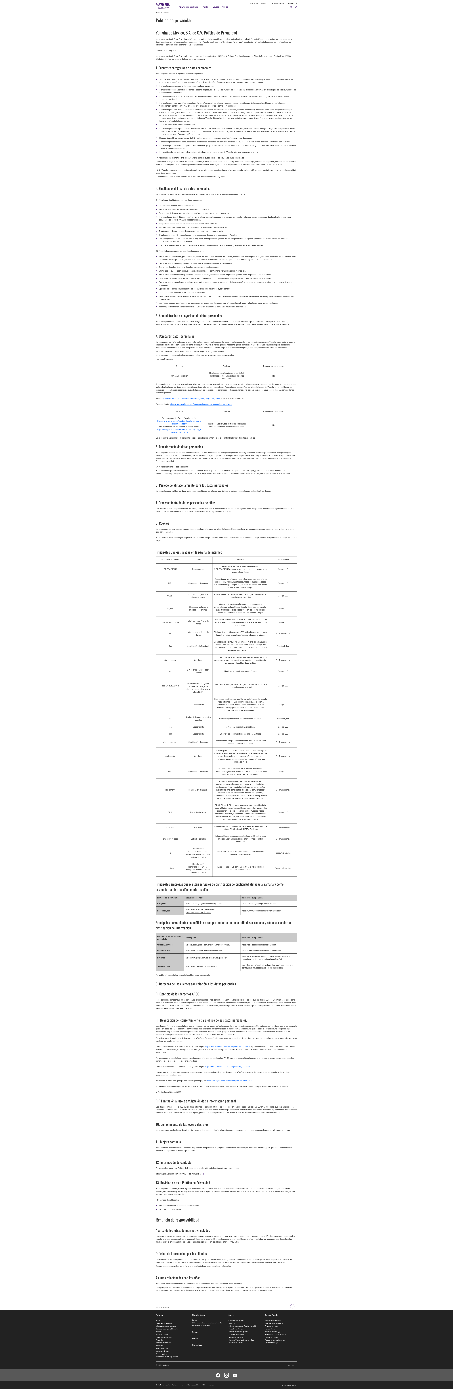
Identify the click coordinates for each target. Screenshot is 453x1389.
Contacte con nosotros (236, 1320)
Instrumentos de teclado (164, 1323)
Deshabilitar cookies (255, 965)
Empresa (291, 3)
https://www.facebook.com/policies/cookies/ (204, 950)
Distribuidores (253, 3)
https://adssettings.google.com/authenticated (260, 903)
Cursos (194, 1320)
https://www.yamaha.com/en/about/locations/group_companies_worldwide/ (201, 404)
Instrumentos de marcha (164, 1343)
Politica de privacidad (192, 1385)
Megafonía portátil (162, 1348)
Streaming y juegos (162, 1354)
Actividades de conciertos (201, 1325)
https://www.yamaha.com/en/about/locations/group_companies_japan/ (191, 398)
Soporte (263, 3)
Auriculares (159, 1345)
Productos (159, 1315)
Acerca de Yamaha (271, 1315)
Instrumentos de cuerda (164, 1337)
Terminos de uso (177, 1385)
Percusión (159, 1340)
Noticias (195, 1332)
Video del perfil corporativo (274, 1323)
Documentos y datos (236, 1343)
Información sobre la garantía (238, 1331)
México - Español (279, 3)
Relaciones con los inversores (275, 1340)
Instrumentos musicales (188, 6)
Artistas (195, 1338)
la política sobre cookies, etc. (198, 975)
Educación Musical (221, 6)
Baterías (158, 1331)
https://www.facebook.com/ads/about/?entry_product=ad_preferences (202, 910)
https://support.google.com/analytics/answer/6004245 (208, 944)
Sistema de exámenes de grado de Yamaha (207, 1323)
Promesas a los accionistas (274, 1334)
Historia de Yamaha (271, 1337)
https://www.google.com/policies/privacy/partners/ (206, 957)
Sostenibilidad (270, 1343)
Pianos (158, 1320)
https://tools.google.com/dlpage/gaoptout (259, 944)
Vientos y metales (162, 1334)
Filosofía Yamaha (271, 1331)
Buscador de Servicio (236, 1329)
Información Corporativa (273, 1320)
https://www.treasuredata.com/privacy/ (201, 966)
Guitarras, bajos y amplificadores (167, 1329)
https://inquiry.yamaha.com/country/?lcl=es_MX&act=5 (228, 1046)
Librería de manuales (236, 1337)
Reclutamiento (270, 1329)
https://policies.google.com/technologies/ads (204, 903)
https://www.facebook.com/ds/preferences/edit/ (261, 910)
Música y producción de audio (166, 1326)
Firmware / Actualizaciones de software (242, 1340)
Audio (205, 6)
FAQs (230, 1323)
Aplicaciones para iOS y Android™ (167, 1356)
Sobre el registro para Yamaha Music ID (242, 1326)
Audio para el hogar (162, 1351)
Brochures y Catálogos (236, 1334)
